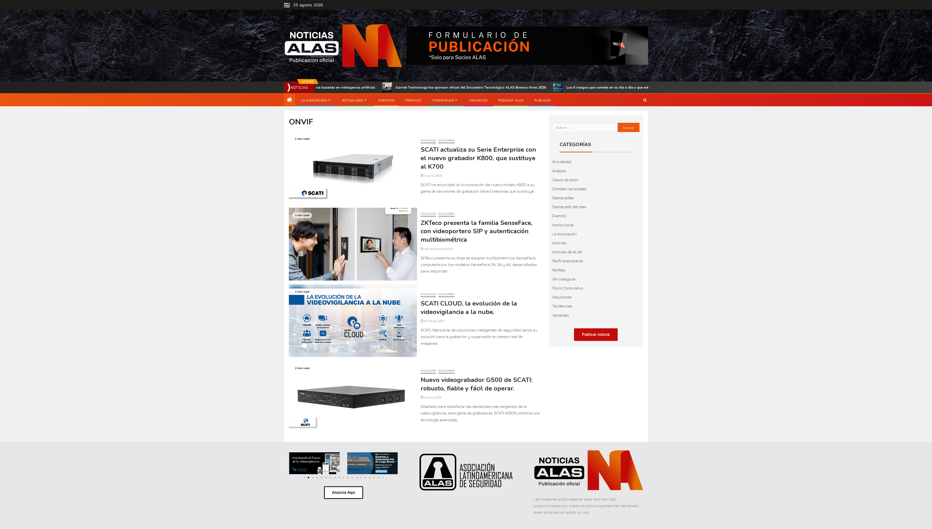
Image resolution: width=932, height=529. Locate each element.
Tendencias (443, 100)
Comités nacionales (569, 189)
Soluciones (446, 140)
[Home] (289, 100)
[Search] (645, 100)
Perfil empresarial (567, 261)
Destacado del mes (569, 207)
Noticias (559, 243)
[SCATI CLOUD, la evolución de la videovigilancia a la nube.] (353, 320)
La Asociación (314, 100)
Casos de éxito (565, 180)
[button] (291, 463)
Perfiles (413, 100)
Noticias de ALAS (567, 252)
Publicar (542, 100)
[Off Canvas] (287, 5)
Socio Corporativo (567, 288)
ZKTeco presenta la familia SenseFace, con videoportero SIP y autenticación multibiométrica (477, 231)
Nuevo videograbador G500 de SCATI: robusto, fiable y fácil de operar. (477, 384)
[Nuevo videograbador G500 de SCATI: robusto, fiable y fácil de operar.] (353, 397)
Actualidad (352, 100)
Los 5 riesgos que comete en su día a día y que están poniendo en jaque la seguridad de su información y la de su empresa (590, 87)
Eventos (386, 100)
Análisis (559, 171)
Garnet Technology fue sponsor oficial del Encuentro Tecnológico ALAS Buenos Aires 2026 (393, 87)
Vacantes (478, 100)
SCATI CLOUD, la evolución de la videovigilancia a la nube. (469, 307)
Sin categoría (563, 279)
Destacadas (563, 198)
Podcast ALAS (511, 100)
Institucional (563, 225)
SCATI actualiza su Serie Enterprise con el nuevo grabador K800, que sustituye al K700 (478, 158)
